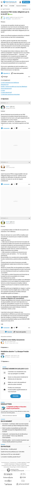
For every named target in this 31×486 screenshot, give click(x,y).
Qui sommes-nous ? (5, 462)
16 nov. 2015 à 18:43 (10, 167)
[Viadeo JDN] (23, 481)
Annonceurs (6, 467)
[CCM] (23, 478)
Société (28, 462)
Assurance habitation (21, 5)
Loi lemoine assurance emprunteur (10, 94)
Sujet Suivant (25, 9)
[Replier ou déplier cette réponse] (29, 103)
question (27, 2)
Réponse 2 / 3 (4, 162)
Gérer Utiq (14, 465)
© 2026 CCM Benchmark (22, 467)
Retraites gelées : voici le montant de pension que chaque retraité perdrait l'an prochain (15, 441)
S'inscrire (15, 396)
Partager (5, 76)
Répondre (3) (6, 73)
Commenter (6, 128)
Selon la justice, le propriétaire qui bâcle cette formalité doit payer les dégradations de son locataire (14, 429)
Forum (5, 5)
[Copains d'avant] (8, 481)
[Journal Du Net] (23, 474)
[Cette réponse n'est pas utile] (17, 128)
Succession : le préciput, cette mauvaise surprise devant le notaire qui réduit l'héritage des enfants (15, 424)
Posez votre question (18, 73)
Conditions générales (21, 462)
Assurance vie (4, 84)
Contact (18, 465)
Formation (27, 465)
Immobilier (11, 5)
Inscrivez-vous (13, 462)
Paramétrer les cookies (6, 465)
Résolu (10, 14)
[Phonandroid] (23, 484)
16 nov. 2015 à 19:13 (16, 18)
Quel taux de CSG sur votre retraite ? (10, 454)
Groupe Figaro (13, 467)
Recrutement (12, 464)
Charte (22, 465)
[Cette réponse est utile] (12, 128)
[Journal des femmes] (8, 474)
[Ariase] (8, 484)
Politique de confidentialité (20, 464)
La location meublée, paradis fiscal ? (11, 457)
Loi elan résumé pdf (6, 92)
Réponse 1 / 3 (4, 103)
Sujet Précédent (6, 9)
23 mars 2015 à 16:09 (10, 108)
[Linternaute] (8, 477)
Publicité (6, 464)
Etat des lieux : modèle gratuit (9, 449)
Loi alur (3, 90)
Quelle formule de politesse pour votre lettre (12, 451)
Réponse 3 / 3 (4, 218)
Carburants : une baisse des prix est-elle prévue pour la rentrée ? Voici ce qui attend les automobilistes (14, 435)
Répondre (9, 332)
